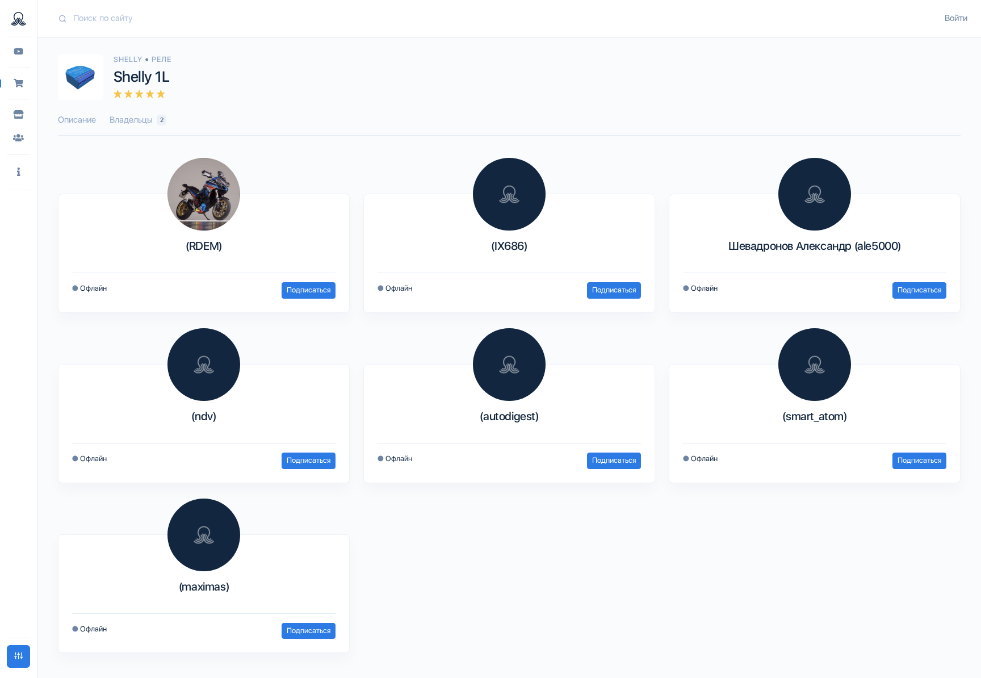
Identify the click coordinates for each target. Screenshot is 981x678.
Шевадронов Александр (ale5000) (814, 246)
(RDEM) (204, 246)
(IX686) (509, 246)
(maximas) (204, 586)
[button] (18, 172)
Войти (956, 18)
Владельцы (137, 120)
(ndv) (203, 416)
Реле (161, 59)
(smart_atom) (814, 416)
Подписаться (308, 290)
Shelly (129, 59)
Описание (77, 120)
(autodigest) (509, 416)
